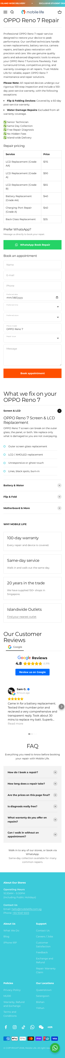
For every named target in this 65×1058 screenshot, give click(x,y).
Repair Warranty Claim (46, 970)
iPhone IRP (10, 942)
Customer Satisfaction (43, 944)
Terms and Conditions (10, 1013)
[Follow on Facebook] (5, 1027)
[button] (3, 706)
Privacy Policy (12, 990)
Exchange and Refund (44, 960)
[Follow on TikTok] (23, 1027)
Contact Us (43, 930)
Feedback (42, 952)
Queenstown (43, 990)
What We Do (11, 930)
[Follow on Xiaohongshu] (50, 1027)
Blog (6, 936)
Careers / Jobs (44, 936)
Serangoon (42, 996)
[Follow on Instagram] (14, 1027)
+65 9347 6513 (20, 912)
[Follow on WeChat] (41, 1027)
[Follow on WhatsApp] (32, 1027)
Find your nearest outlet (21, 616)
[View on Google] (11, 690)
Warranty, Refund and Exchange (13, 1003)
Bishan (40, 1002)
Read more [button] (15, 723)
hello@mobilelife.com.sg (27, 909)
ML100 (7, 996)
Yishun (40, 1008)
